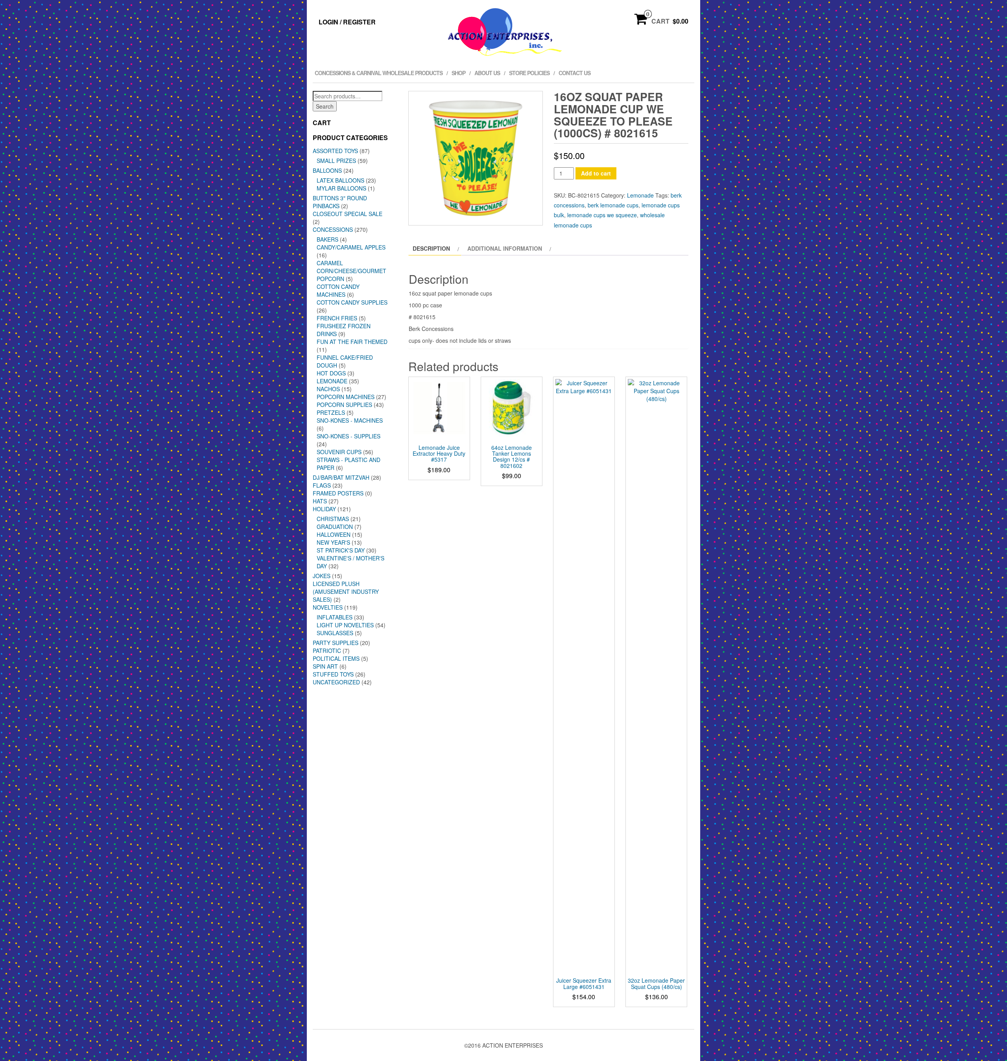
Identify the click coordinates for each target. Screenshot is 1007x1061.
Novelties (328, 607)
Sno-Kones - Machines (350, 420)
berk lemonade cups (613, 205)
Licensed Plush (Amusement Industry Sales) (346, 591)
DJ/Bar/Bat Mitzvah (341, 477)
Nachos (328, 389)
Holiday (324, 509)
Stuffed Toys (333, 674)
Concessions (333, 229)
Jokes (321, 576)
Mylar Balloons (341, 188)
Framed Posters (338, 493)
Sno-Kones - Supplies (348, 436)
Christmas (333, 519)
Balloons (327, 170)
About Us (487, 73)
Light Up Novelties (345, 625)
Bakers (327, 239)
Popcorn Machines (345, 397)
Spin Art (325, 666)
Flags (322, 485)
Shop (458, 73)
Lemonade (332, 381)
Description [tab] (431, 248)
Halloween (333, 534)
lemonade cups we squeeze (602, 215)
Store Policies (529, 73)
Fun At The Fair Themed (352, 342)
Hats (320, 501)
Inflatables (334, 617)
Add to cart (596, 173)
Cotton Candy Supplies (352, 302)
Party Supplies (335, 643)
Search (325, 106)
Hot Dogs (331, 373)
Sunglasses (335, 633)
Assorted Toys (335, 151)
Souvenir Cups (339, 452)
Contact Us (574, 73)
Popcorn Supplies (344, 405)
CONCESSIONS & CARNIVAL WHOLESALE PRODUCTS (379, 73)
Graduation (335, 526)
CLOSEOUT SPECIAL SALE (347, 214)
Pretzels (331, 412)
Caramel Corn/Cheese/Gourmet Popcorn (351, 271)
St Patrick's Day (341, 550)
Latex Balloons (340, 180)
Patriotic (327, 650)
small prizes (336, 161)
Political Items (336, 658)
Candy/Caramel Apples (351, 247)
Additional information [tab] (504, 248)
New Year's (333, 542)
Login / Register (347, 21)
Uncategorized (336, 682)
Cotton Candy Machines (338, 290)
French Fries (337, 318)
